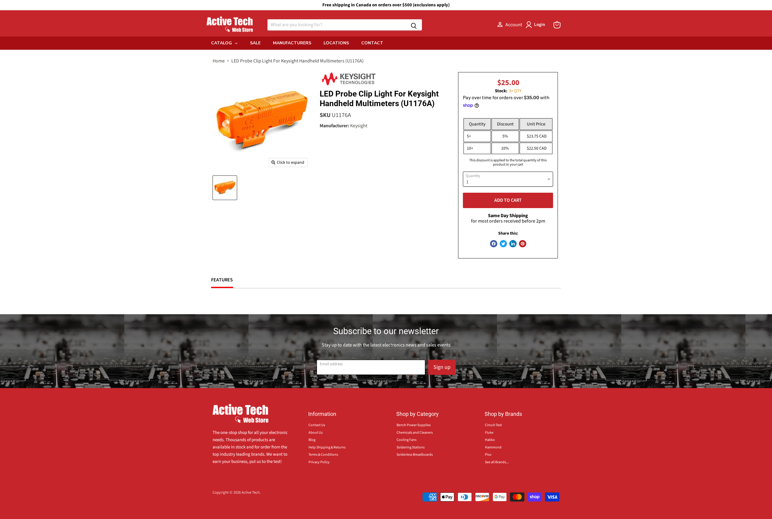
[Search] (414, 24)
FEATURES (222, 280)
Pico (488, 454)
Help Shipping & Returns (327, 447)
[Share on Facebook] (493, 243)
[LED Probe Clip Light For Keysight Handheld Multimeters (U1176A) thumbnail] (225, 188)
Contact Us (316, 425)
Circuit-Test (493, 425)
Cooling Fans (406, 439)
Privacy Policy (319, 462)
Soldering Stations (411, 447)
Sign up (442, 367)
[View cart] (557, 24)
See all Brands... (497, 462)
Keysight (358, 125)
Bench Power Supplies (414, 425)
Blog (311, 439)
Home (219, 61)
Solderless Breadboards (415, 454)
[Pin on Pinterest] (522, 243)
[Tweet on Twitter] (503, 243)
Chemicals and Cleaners (415, 432)
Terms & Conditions (323, 454)
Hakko (490, 439)
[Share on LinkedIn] (513, 243)
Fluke (489, 432)
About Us (315, 432)
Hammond (493, 447)
